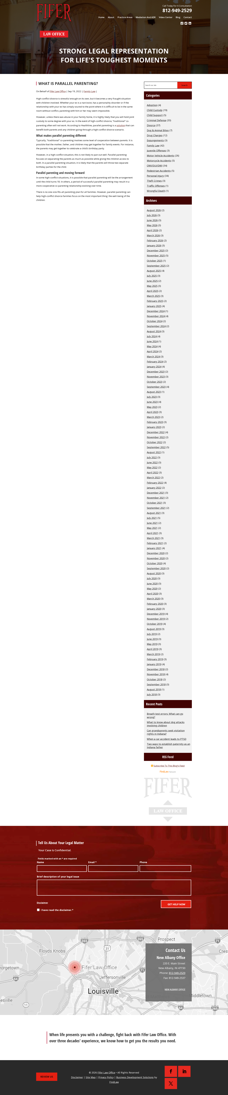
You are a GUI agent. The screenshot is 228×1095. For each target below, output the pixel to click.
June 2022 (152, 462)
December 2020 (156, 553)
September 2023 (156, 386)
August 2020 (154, 573)
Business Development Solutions (135, 1077)
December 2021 (156, 492)
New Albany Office (175, 989)
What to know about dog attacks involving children (165, 724)
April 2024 (152, 351)
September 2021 (156, 507)
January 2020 (154, 608)
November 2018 (156, 674)
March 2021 (153, 538)
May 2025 (152, 285)
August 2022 (154, 452)
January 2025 (154, 306)
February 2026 (155, 240)
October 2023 (154, 381)
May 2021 (152, 528)
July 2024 (152, 336)
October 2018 (154, 679)
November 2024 (156, 316)
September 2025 (156, 265)
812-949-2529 (177, 10)
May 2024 (152, 346)
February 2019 (155, 659)
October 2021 (154, 502)
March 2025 (153, 296)
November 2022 (156, 437)
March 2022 (153, 477)
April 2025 (152, 291)
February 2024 (155, 361)
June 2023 (152, 401)
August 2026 (154, 210)
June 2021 (152, 523)
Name (40, 862)
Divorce (151, 125)
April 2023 (152, 412)
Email (92, 862)
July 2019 (152, 634)
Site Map (91, 1077)
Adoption (152, 105)
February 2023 (155, 422)
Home (101, 17)
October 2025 (154, 260)
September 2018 (156, 684)
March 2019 (153, 654)
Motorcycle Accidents (159, 160)
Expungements (155, 140)
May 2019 (152, 644)
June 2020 (152, 583)
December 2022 (156, 432)
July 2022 (152, 457)
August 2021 (154, 512)
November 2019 (156, 618)
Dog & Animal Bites (158, 130)
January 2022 (154, 487)
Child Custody (154, 110)
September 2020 (156, 568)
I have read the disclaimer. (57, 910)
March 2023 (153, 417)
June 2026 (152, 220)
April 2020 (152, 593)
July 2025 (152, 275)
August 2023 (154, 391)
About (111, 17)
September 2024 (156, 326)
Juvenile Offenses (156, 150)
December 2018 (156, 669)
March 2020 (153, 598)
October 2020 (154, 563)
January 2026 (154, 245)
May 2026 (152, 225)
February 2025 (155, 301)
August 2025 (154, 270)
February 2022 (155, 482)
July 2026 (152, 215)
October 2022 (154, 442)
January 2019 (154, 664)
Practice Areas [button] (125, 17)
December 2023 (156, 371)
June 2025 (152, 280)
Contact (188, 17)
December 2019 (156, 613)
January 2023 (154, 427)
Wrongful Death (156, 190)
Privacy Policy (106, 1077)
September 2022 (156, 447)
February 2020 (155, 603)
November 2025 (156, 255)
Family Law (89, 91)
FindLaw (114, 1082)
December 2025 (156, 250)
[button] (225, 1075)
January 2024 (154, 366)
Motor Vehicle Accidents (160, 155)
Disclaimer (42, 902)
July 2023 (152, 396)
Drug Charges (154, 135)
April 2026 (152, 230)
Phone (143, 862)
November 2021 (156, 497)
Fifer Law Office (58, 91)
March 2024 (153, 356)
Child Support (155, 115)
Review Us (46, 1076)
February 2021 (155, 543)
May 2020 (152, 588)
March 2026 (153, 235)
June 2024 (152, 341)
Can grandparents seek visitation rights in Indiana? (166, 732)
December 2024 (156, 311)
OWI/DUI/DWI (154, 165)
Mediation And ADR (146, 17)
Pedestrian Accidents (159, 170)
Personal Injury (155, 175)
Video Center (165, 17)
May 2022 (152, 467)
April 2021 (152, 533)
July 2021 (152, 518)
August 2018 (154, 689)
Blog (178, 17)
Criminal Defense (156, 120)
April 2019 (152, 649)
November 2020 (156, 558)
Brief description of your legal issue (58, 876)
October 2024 (154, 321)
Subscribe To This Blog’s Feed (169, 765)
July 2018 (152, 694)
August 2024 (154, 331)
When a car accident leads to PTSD (166, 739)
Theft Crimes (154, 180)
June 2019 (152, 639)
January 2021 (154, 548)
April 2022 (152, 472)
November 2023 (156, 376)
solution (121, 125)
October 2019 (154, 623)
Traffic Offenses (156, 185)
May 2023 (152, 407)
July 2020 (152, 578)
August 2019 (154, 629)
